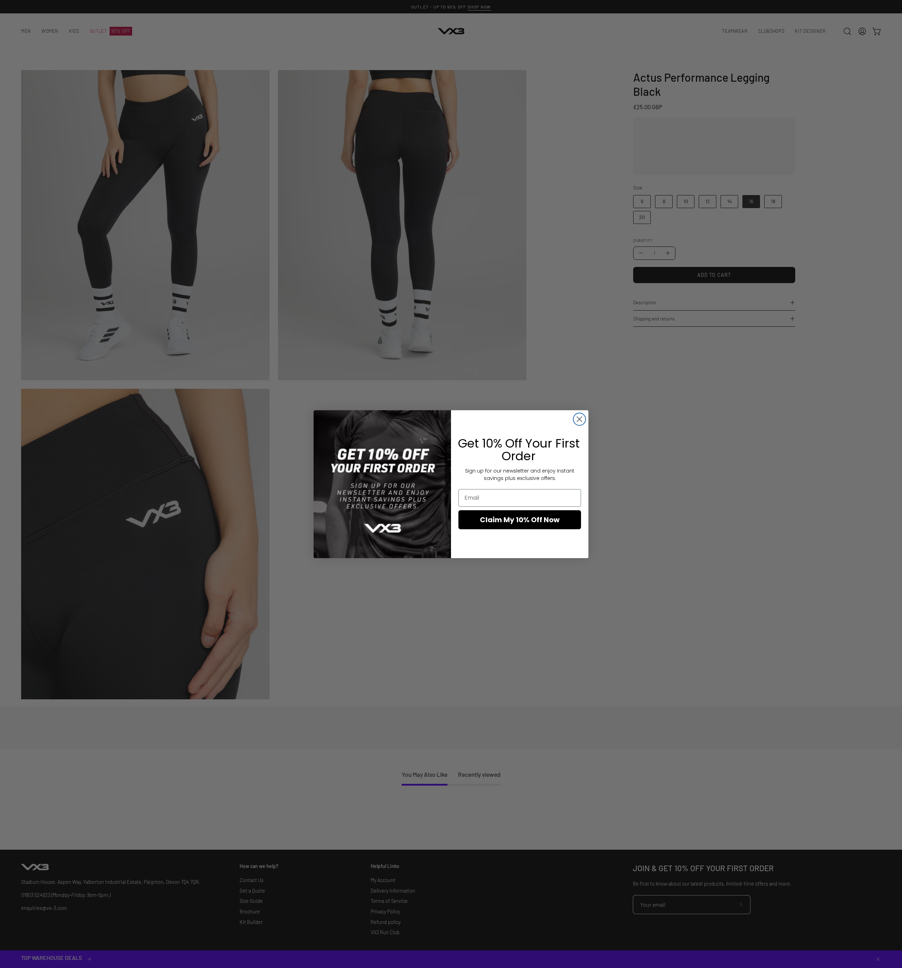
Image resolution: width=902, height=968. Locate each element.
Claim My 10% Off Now (520, 520)
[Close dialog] (579, 419)
